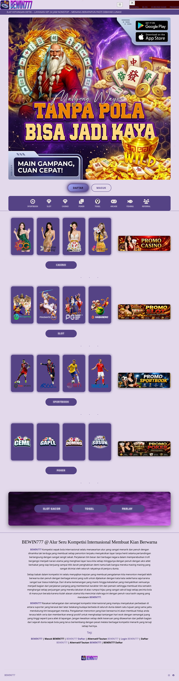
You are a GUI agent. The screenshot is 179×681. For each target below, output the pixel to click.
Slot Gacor (52, 508)
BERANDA (134, 7)
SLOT (61, 333)
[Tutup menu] (132, 3)
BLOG (145, 7)
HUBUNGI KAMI (158, 7)
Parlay (127, 508)
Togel (89, 508)
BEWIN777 (36, 549)
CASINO (61, 264)
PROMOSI (174, 7)
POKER (61, 470)
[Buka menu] (120, 4)
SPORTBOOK (61, 401)
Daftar (78, 188)
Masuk (101, 188)
